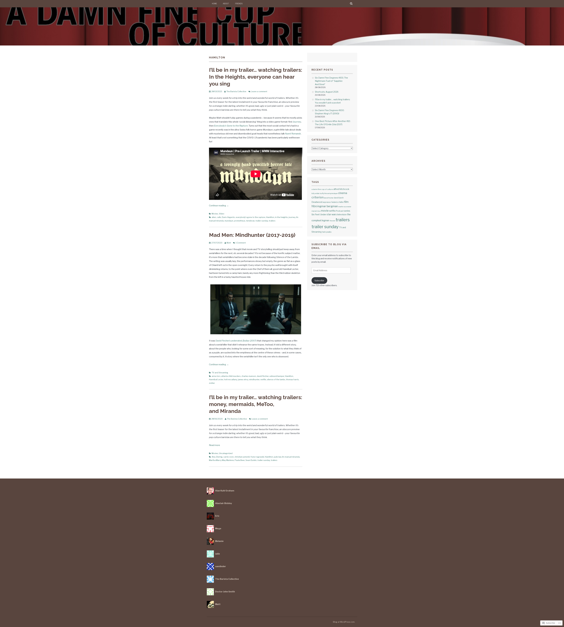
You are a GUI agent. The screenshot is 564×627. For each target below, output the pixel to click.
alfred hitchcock (341, 189)
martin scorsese (344, 207)
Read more (214, 445)
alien (214, 217)
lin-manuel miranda (291, 457)
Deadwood (317, 202)
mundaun (229, 221)
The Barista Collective (236, 91)
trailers (272, 221)
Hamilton (270, 217)
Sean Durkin (251, 460)
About (226, 3)
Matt (229, 243)
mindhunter (254, 379)
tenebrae (250, 221)
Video (221, 213)
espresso (327, 202)
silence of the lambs (276, 379)
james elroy (243, 379)
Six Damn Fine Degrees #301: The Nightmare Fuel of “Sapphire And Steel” (331, 81)
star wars (332, 214)
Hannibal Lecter (216, 379)
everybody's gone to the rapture (250, 217)
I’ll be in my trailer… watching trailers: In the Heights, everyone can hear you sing (255, 77)
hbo (314, 206)
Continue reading (219, 205)
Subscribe (319, 280)
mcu (318, 211)
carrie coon (228, 457)
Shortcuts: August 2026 (326, 92)
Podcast (340, 211)
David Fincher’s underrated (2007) (236, 340)
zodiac (212, 383)
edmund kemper (277, 376)
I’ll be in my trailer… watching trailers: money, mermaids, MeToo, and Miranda (255, 404)
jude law (277, 457)
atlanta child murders (231, 376)
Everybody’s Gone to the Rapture (231, 125)
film (346, 201)
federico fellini (337, 202)
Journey (297, 121)
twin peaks (326, 232)
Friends (239, 3)
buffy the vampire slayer (329, 193)
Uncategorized (226, 453)
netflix (263, 379)
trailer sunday (262, 221)
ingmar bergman (327, 206)
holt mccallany (230, 379)
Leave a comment (259, 91)
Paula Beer (240, 460)
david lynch (339, 198)
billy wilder (315, 193)
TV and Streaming (220, 372)
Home (214, 3)
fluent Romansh (293, 133)
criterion (318, 197)
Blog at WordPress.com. (344, 622)
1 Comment (241, 243)
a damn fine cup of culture (322, 189)
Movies (215, 213)
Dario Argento (228, 217)
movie (325, 210)
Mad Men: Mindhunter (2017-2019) (252, 235)
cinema (342, 193)
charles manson (248, 376)
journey (292, 217)
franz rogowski (257, 457)
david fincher (263, 376)
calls (219, 217)
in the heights (281, 217)
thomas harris (292, 379)
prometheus (239, 221)
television (342, 214)
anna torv (216, 376)
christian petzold (242, 457)
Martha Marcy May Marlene (221, 460)
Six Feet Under (319, 214)
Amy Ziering (217, 457)
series (347, 211)
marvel (314, 211)
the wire (332, 221)
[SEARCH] (351, 3)
